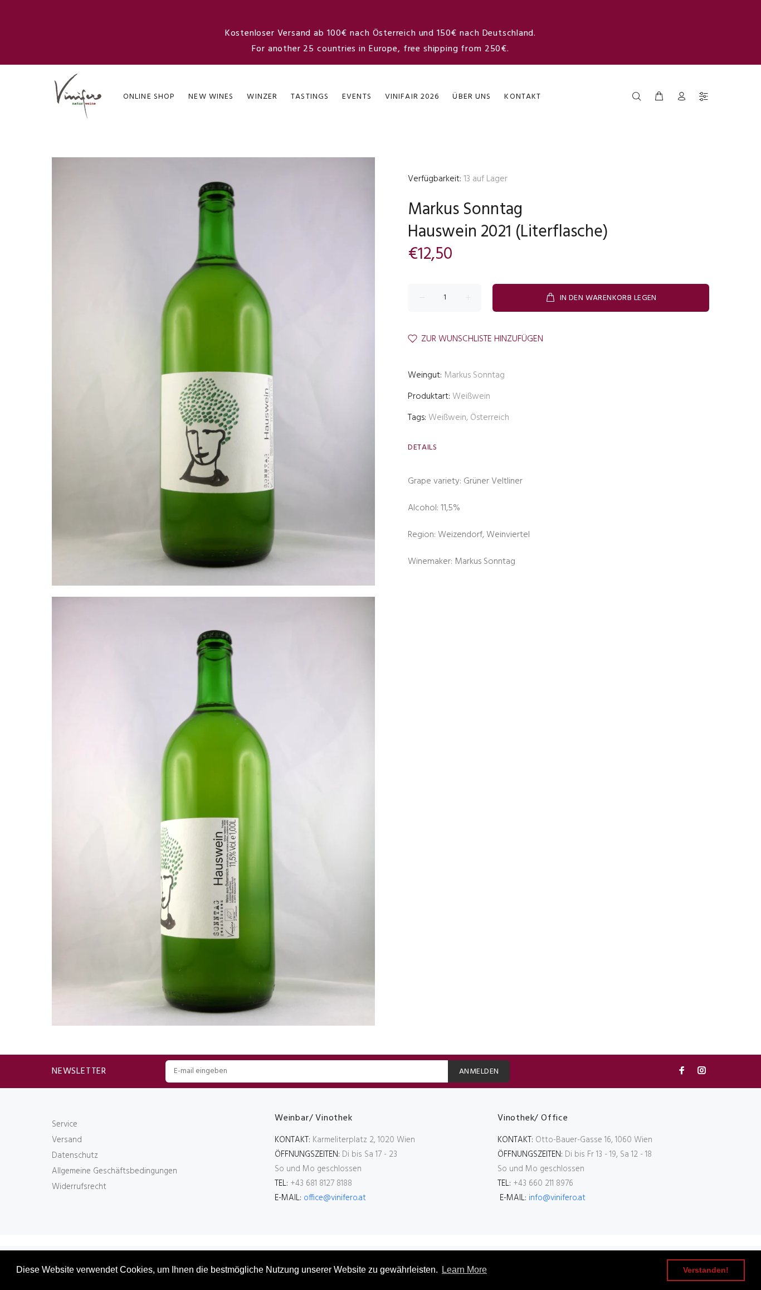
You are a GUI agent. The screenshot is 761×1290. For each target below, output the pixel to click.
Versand (67, 1140)
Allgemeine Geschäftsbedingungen (114, 1171)
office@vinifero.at (335, 1198)
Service (64, 1124)
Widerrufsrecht (79, 1187)
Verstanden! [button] (706, 1269)
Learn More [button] (464, 1269)
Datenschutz (75, 1155)
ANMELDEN (479, 1071)
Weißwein (471, 396)
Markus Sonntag (465, 209)
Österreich (489, 417)
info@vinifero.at (557, 1198)
